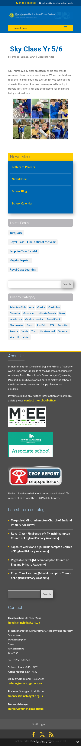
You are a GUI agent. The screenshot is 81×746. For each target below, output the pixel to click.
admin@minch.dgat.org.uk (25, 683)
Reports (14, 331)
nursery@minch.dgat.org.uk (26, 708)
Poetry (30, 325)
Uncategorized (45, 56)
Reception (63, 325)
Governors (28, 313)
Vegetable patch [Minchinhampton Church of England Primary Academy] (40, 562)
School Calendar (22, 203)
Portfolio (41, 325)
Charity (41, 307)
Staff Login (38, 724)
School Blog (19, 191)
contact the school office (40, 400)
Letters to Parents (23, 167)
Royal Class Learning (23, 269)
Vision (26, 337)
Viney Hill (14, 337)
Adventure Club (18, 307)
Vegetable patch (20, 260)
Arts (31, 307)
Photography (16, 325)
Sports (24, 331)
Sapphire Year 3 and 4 (23, 251)
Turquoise (16, 233)
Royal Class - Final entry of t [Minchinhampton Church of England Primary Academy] (40, 536)
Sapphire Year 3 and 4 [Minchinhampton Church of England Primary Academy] (41, 549)
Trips (33, 331)
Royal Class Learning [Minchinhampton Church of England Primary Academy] (41, 575)
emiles (15, 56)
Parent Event (53, 319)
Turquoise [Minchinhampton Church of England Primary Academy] (41, 522)
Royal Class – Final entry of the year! (33, 242)
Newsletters (20, 179)
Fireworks (15, 313)
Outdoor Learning (34, 319)
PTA (52, 325)
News (62, 313)
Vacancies (63, 331)
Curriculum (54, 307)
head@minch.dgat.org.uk (24, 622)
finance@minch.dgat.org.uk (25, 696)
